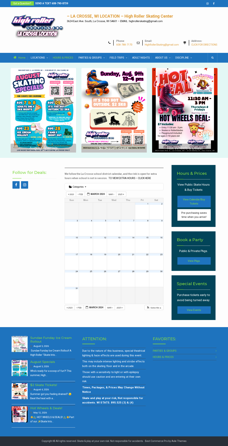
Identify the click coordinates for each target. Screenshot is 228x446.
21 (133, 254)
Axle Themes (179, 441)
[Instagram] (24, 185)
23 (161, 254)
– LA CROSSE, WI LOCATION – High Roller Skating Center (120, 16)
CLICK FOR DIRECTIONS (204, 45)
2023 (71, 194)
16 (161, 237)
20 (119, 254)
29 (147, 271)
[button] (154, 307)
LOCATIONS (38, 57)
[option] (43, 110)
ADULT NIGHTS (141, 57)
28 (133, 271)
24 (77, 271)
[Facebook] (16, 185)
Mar (111, 194)
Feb (81, 194)
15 (147, 237)
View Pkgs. (194, 261)
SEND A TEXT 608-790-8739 (51, 3)
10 (77, 237)
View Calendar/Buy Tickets (194, 201)
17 (77, 254)
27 (119, 271)
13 (119, 237)
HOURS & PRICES (63, 57)
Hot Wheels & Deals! (185, 148)
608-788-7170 (124, 45)
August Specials (43, 148)
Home (21, 57)
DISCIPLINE (182, 57)
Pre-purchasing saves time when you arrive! (194, 215)
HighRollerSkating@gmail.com (162, 45)
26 (105, 271)
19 (105, 254)
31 (77, 288)
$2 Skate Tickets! (114, 148)
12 (105, 237)
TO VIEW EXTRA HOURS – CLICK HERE (129, 178)
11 (91, 237)
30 (161, 271)
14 (133, 237)
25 (91, 271)
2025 (120, 194)
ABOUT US (161, 57)
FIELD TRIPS (117, 57)
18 (91, 254)
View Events (194, 310)
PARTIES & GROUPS (90, 57)
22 (147, 254)
